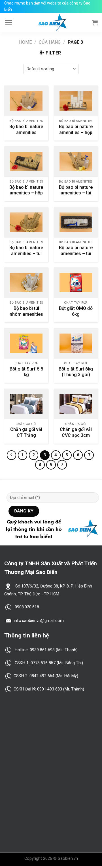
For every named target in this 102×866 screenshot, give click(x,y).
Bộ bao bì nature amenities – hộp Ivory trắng (76, 132)
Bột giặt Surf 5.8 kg (26, 372)
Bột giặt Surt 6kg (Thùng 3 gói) (76, 372)
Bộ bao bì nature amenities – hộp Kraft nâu (26, 193)
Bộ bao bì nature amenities (26, 129)
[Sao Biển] (52, 22)
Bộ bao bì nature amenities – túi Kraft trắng (76, 253)
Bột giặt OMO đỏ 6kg (76, 311)
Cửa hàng (50, 42)
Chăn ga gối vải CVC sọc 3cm (76, 432)
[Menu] (8, 22)
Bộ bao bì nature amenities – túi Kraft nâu (76, 193)
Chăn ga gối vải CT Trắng (26, 432)
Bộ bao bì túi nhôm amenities (26, 311)
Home (25, 42)
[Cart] (95, 22)
